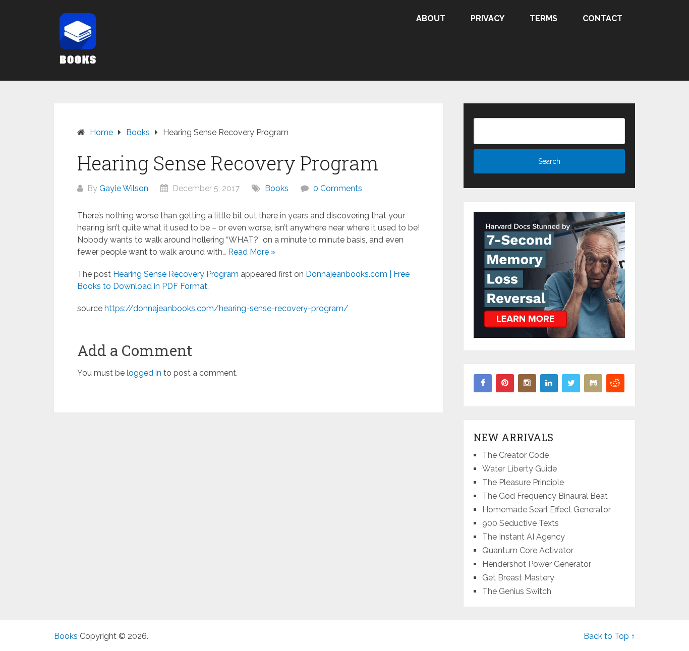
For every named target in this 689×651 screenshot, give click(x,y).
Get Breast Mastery (518, 577)
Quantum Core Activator (527, 550)
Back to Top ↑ (609, 636)
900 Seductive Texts (520, 523)
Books (277, 188)
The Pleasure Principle (523, 482)
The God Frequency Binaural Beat (545, 496)
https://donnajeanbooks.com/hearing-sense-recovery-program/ (226, 308)
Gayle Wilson (123, 188)
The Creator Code (515, 455)
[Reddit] (615, 383)
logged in (144, 373)
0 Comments (337, 188)
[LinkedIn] (549, 383)
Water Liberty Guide (519, 469)
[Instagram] (527, 383)
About (430, 18)
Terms (543, 18)
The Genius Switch (516, 591)
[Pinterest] (505, 383)
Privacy (487, 18)
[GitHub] (593, 383)
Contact (602, 18)
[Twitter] (571, 383)
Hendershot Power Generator (536, 564)
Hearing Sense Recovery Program (176, 274)
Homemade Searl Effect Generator (546, 509)
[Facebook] (483, 383)
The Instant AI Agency (523, 537)
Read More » (251, 252)
